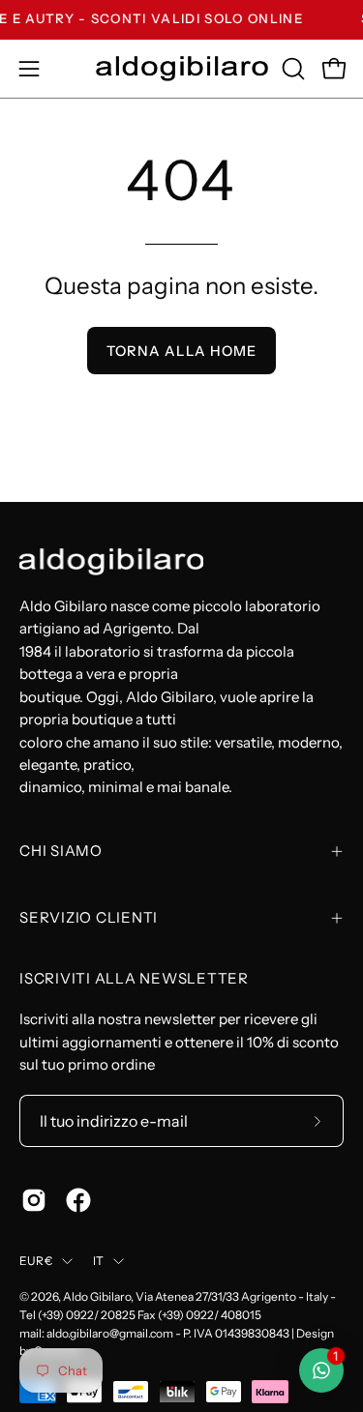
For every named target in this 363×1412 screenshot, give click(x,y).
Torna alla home (181, 351)
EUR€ (35, 1260)
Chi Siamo (61, 850)
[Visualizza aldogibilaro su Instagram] (33, 1200)
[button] (291, 68)
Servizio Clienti (88, 917)
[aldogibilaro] (182, 68)
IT (98, 1260)
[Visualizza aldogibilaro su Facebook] (78, 1200)
